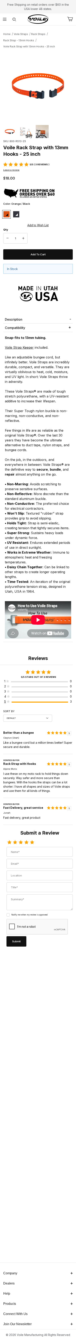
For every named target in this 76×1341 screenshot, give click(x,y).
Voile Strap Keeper (19, 347)
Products (9, 1303)
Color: (16, 203)
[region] (38, 131)
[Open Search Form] (14, 19)
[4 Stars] (26, 842)
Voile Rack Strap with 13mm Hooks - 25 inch (29, 46)
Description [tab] (13, 319)
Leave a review (11, 170)
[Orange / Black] (6, 214)
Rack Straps (38, 34)
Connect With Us (15, 1314)
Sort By (9, 711)
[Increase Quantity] (23, 238)
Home (7, 34)
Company (10, 1273)
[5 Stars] (32, 842)
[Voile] (38, 19)
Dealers (9, 1283)
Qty (5, 229)
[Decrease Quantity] (7, 238)
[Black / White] (16, 214)
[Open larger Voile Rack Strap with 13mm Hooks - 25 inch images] (38, 86)
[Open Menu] (5, 19)
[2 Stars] (15, 842)
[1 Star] (9, 842)
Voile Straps (21, 34)
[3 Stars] (21, 842)
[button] (9, 131)
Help (6, 1293)
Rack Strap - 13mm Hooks (18, 40)
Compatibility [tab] (15, 328)
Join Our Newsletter (17, 1324)
